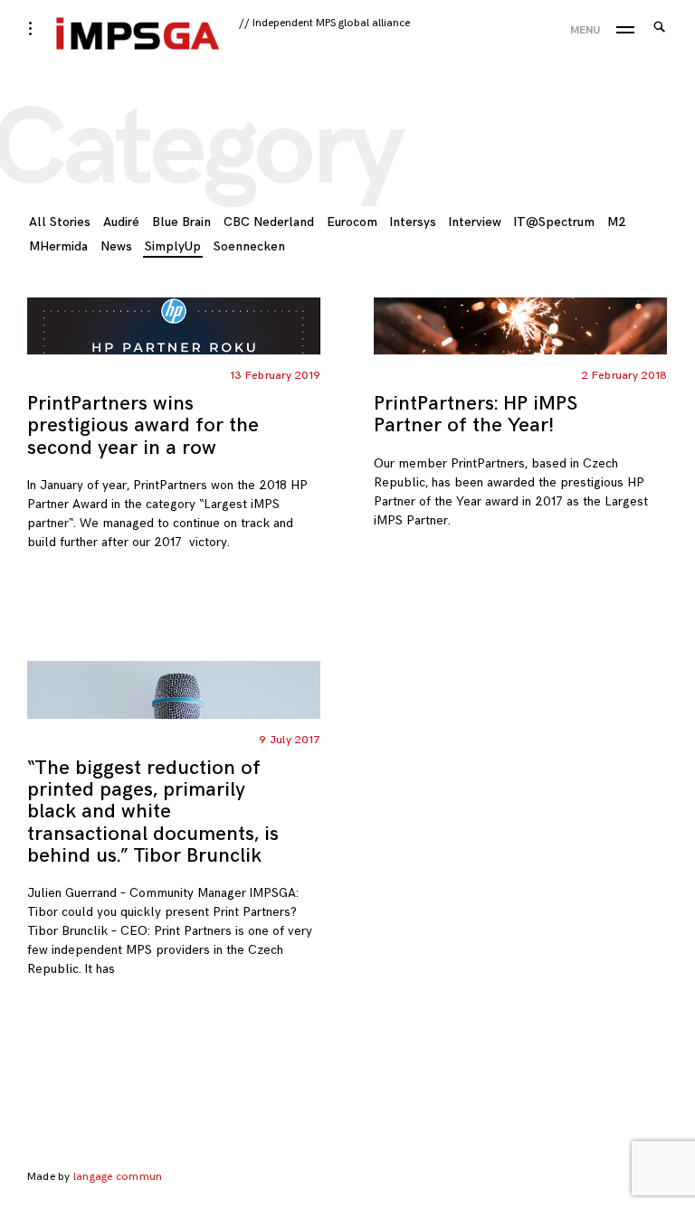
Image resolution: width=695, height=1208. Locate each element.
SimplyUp (173, 246)
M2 (616, 222)
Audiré (121, 222)
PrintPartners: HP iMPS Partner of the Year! (475, 415)
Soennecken (249, 246)
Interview (475, 222)
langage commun (117, 1177)
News (116, 246)
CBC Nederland (269, 222)
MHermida (58, 246)
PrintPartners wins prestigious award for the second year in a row (143, 425)
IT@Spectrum (554, 222)
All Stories (59, 222)
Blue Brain (181, 222)
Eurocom (352, 222)
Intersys (413, 222)
